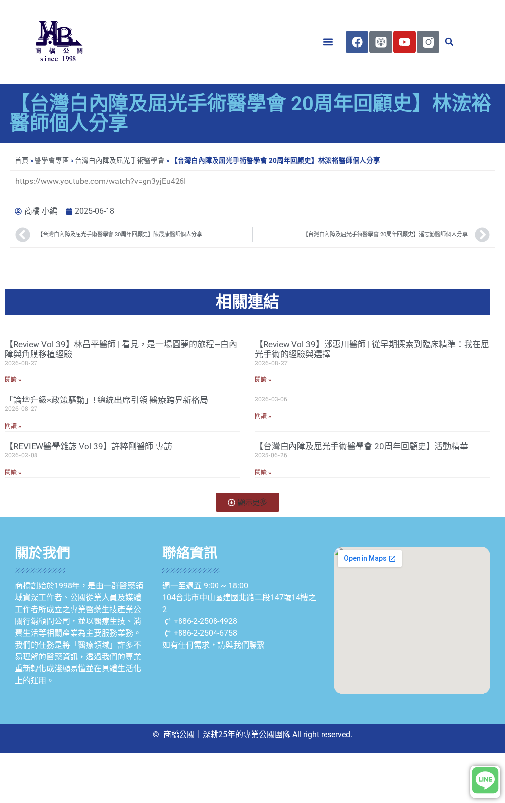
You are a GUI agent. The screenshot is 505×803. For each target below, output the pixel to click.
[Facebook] (357, 42)
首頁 (22, 160)
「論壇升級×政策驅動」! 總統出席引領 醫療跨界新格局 (106, 400)
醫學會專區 (52, 160)
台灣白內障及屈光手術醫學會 (120, 160)
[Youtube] (404, 42)
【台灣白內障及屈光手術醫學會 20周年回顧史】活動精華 (361, 446)
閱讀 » (13, 379)
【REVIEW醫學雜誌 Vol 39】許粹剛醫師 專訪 (88, 446)
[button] (328, 42)
